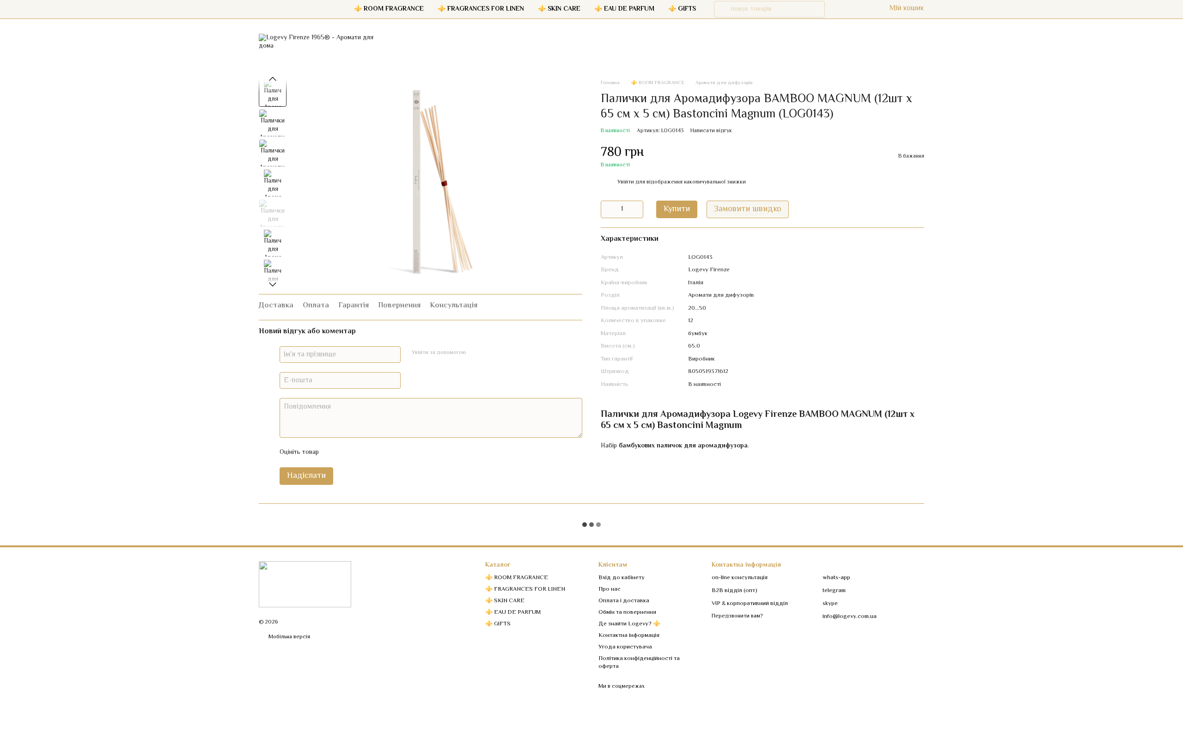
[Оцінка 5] (393, 452)
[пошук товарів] (722, 9)
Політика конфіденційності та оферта (639, 662)
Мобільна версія (288, 637)
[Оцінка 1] (334, 452)
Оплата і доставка (623, 601)
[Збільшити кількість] (636, 209)
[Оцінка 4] (378, 452)
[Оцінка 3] (363, 452)
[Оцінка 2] (348, 452)
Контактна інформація (628, 635)
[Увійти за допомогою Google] (491, 353)
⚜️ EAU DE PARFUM (624, 9)
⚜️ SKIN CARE (559, 9)
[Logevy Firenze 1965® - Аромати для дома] (305, 584)
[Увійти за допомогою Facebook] (476, 353)
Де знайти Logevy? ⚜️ (629, 624)
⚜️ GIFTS (682, 9)
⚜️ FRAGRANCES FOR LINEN (481, 9)
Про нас (609, 589)
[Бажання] (839, 9)
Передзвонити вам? (737, 616)
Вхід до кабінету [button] (621, 577)
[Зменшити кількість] (607, 209)
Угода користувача (625, 647)
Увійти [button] (625, 182)
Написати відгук (711, 131)
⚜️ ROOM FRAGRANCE (389, 9)
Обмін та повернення (627, 612)
